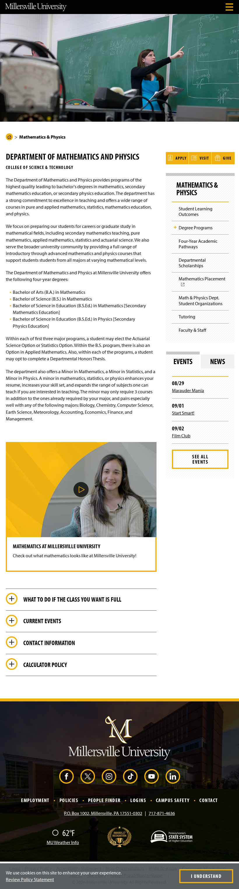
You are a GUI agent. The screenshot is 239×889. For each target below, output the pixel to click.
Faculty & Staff (192, 330)
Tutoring (187, 316)
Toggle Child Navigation (175, 227)
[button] (81, 489)
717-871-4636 (162, 813)
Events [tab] (182, 361)
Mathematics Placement (204, 283)
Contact (208, 800)
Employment (35, 800)
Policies (68, 800)
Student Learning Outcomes (195, 211)
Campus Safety (173, 800)
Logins (138, 800)
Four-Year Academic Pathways (198, 243)
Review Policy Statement (30, 879)
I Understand (206, 876)
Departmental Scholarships (192, 262)
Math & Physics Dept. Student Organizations (200, 300)
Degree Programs (195, 227)
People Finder (104, 800)
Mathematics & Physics (197, 188)
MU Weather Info (63, 842)
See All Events (200, 459)
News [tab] (217, 361)
